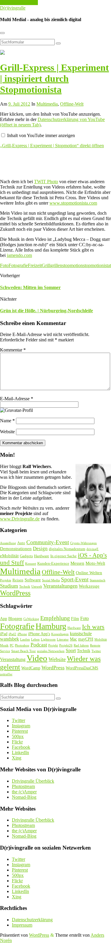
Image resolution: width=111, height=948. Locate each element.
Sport (71, 650)
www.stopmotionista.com (73, 202)
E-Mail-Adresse (16, 398)
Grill (46, 265)
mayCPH (85, 639)
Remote (95, 645)
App (3, 618)
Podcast (38, 645)
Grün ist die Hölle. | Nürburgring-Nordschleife (46, 310)
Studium (9, 586)
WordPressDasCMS (82, 668)
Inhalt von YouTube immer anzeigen (41, 135)
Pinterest (20, 731)
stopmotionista (96, 265)
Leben (35, 639)
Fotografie (18, 265)
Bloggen (15, 618)
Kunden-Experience (53, 563)
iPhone (22, 634)
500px (18, 736)
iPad (3, 634)
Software (33, 579)
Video (37, 658)
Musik (4, 645)
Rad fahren (81, 645)
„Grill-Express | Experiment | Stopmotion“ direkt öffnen (52, 145)
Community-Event (47, 542)
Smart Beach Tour (23, 651)
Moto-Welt (95, 563)
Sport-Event (75, 579)
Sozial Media (51, 580)
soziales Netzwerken (51, 651)
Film (75, 618)
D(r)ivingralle (12, 7)
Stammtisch (97, 580)
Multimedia (47, 103)
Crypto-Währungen (83, 543)
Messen (77, 563)
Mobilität (100, 639)
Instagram (21, 725)
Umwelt (36, 586)
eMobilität (9, 555)
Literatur (63, 639)
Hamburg (51, 626)
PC (12, 645)
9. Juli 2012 (19, 103)
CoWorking (31, 619)
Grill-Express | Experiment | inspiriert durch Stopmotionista (54, 78)
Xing (16, 757)
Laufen (25, 639)
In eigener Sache (63, 556)
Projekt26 (66, 645)
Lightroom (48, 639)
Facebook (21, 747)
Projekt (53, 645)
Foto (4, 265)
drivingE (92, 549)
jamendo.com (19, 255)
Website (7, 431)
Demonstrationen (16, 548)
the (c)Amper (24, 791)
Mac (73, 639)
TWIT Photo (46, 181)
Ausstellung (8, 543)
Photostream (23, 786)
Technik (24, 586)
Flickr (17, 741)
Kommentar (13, 349)
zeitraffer (6, 674)
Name (7, 420)
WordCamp (30, 668)
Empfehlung (55, 618)
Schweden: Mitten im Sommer (30, 287)
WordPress (15, 593)
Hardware (41, 556)
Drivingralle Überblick (33, 781)
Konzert (30, 563)
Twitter (96, 651)
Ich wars (93, 626)
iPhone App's (39, 634)
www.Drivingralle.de (20, 518)
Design (40, 548)
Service (5, 651)
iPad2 (12, 634)
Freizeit (35, 265)
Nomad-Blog (24, 797)
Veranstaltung (12, 659)
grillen (56, 265)
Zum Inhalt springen (19, 2)
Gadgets (26, 556)
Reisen (17, 580)
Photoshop (22, 645)
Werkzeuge (89, 586)
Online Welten (89, 572)
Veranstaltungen (60, 586)
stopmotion (72, 265)
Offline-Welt (71, 103)
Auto (21, 543)
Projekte (5, 580)
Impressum (22, 924)
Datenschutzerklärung (32, 919)
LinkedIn (20, 752)
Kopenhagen (60, 634)
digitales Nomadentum (67, 549)
